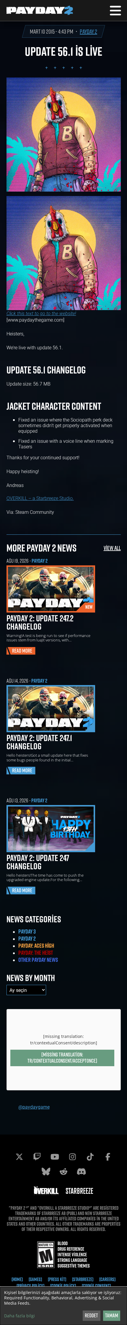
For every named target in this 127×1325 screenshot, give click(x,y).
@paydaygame (34, 1107)
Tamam (111, 1315)
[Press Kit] (57, 1279)
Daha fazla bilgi (19, 1316)
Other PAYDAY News (38, 960)
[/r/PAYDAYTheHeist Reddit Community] (63, 1171)
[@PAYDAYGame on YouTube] (54, 1156)
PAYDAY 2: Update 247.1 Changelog (39, 742)
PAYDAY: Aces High (36, 946)
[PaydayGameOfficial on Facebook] (107, 1156)
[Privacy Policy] (30, 1286)
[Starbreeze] (82, 1279)
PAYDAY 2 (88, 31)
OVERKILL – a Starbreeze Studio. (40, 498)
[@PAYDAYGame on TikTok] (90, 1156)
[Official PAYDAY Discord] (81, 1171)
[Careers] (107, 1279)
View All (112, 547)
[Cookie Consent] (96, 1286)
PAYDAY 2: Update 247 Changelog (37, 862)
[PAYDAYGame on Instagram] (72, 1156)
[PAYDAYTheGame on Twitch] (37, 1156)
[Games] (35, 1279)
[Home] (17, 1279)
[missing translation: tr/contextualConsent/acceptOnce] (62, 1057)
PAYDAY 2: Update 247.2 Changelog (40, 622)
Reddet (91, 1315)
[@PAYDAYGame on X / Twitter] (19, 1156)
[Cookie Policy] (63, 1286)
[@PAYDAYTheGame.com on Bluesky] (45, 1171)
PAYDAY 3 (27, 931)
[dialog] (63, 1306)
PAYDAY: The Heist (35, 953)
